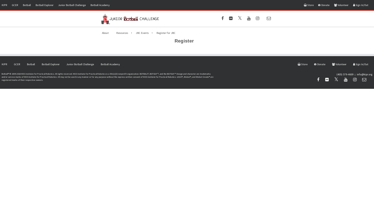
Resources (122, 33)
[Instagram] (257, 18)
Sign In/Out (361, 5)
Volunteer (342, 5)
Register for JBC (165, 33)
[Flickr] (231, 18)
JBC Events (142, 33)
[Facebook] (222, 18)
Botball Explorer (45, 5)
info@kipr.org (365, 74)
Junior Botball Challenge (72, 5)
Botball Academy (100, 5)
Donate (325, 5)
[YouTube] (249, 18)
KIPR (4, 5)
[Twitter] (240, 18)
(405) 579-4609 (345, 74)
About (105, 33)
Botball (27, 5)
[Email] (269, 18)
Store (310, 5)
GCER (15, 5)
